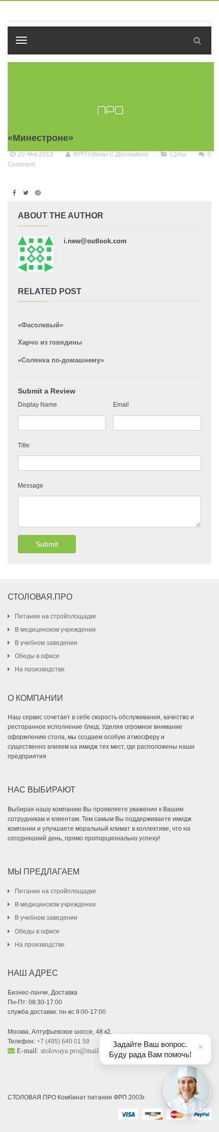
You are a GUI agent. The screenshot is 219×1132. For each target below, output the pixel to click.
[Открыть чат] (186, 1089)
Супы (178, 154)
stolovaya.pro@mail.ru (74, 1050)
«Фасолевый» (40, 325)
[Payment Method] (128, 1114)
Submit (47, 544)
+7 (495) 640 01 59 (63, 1041)
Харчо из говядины (50, 342)
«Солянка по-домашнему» (61, 360)
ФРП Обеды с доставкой (110, 154)
